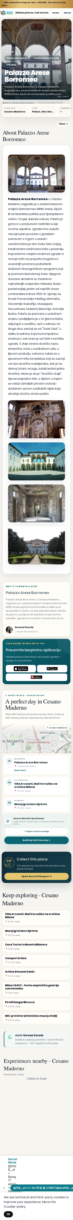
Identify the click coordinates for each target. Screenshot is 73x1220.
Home (55, 12)
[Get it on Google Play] (52, 668)
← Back (8, 51)
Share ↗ (63, 124)
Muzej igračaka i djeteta (30, 804)
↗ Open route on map (36, 831)
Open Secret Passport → (36, 876)
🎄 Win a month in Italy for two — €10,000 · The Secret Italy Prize (33, 4)
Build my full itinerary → (36, 840)
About (67, 12)
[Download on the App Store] (21, 668)
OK (8, 1214)
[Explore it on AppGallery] (36, 677)
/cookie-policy (14, 1206)
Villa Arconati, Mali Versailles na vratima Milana (35, 785)
